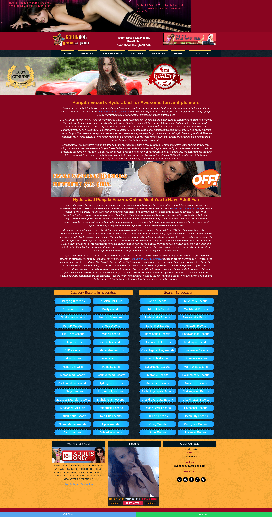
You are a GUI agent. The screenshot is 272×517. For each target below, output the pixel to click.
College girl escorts (73, 301)
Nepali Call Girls (73, 366)
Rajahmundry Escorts (195, 374)
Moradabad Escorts (72, 374)
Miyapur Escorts (196, 325)
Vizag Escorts (157, 424)
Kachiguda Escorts (196, 424)
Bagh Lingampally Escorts (157, 391)
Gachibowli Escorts (196, 309)
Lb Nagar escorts (73, 391)
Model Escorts (111, 333)
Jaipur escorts (73, 432)
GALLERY (137, 53)
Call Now (68, 514)
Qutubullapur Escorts (73, 416)
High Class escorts (72, 333)
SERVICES (158, 53)
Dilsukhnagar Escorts (195, 399)
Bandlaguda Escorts (157, 333)
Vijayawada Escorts (196, 350)
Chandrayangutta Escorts (158, 399)
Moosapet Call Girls (72, 407)
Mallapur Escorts (157, 374)
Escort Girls (112, 53)
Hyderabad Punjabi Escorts (185, 208)
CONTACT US (200, 53)
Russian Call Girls (111, 301)
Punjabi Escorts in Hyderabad (114, 111)
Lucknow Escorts (196, 432)
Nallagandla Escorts (157, 317)
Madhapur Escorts (195, 342)
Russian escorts (73, 309)
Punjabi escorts (72, 325)
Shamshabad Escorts (157, 358)
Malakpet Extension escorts (72, 399)
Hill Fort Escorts (158, 416)
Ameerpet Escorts (195, 383)
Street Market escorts (72, 424)
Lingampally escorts (110, 391)
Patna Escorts (111, 366)
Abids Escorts (157, 301)
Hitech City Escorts (196, 416)
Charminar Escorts (196, 358)
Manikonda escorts (196, 366)
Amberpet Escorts (157, 383)
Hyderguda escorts (111, 383)
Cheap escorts (111, 325)
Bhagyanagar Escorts (195, 333)
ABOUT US (87, 53)
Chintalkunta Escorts (158, 342)
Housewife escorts (110, 317)
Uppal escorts (110, 424)
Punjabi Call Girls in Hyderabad (147, 259)
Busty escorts (110, 309)
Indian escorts (73, 358)
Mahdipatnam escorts (110, 399)
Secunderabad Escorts (110, 374)
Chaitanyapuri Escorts (196, 391)
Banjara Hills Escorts (196, 317)
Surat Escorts (157, 432)
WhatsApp (204, 514)
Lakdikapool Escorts (157, 366)
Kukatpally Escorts (195, 301)
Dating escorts (73, 342)
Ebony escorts (111, 358)
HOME (67, 53)
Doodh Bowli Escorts (158, 407)
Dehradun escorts (111, 432)
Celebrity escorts (110, 342)
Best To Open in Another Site (79, 484)
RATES (178, 53)
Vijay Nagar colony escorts (157, 350)
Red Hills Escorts (111, 416)
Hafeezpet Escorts (195, 407)
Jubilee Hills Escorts (157, 309)
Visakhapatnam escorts (72, 383)
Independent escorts (111, 350)
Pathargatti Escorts (111, 407)
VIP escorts (72, 350)
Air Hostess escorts (72, 317)
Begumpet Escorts (157, 325)
